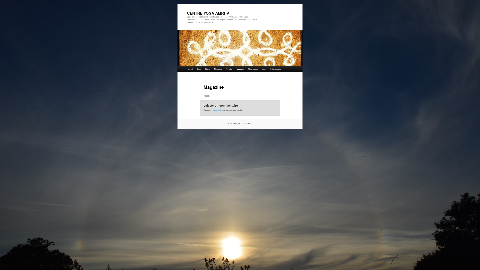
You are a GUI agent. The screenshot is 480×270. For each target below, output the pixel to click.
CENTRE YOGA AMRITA (208, 13)
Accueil (190, 69)
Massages (218, 69)
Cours (199, 69)
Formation (229, 69)
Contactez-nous (275, 69)
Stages (207, 69)
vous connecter (217, 110)
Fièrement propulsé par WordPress (240, 124)
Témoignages (253, 69)
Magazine (240, 69)
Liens (264, 69)
